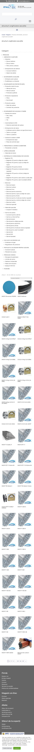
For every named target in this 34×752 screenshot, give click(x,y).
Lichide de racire (10, 259)
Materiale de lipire (10, 153)
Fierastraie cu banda (11, 148)
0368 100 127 (11, 1)
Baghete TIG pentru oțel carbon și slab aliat (19, 177)
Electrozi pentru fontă (12, 196)
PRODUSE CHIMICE (9, 255)
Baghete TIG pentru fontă (14, 167)
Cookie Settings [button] (7, 748)
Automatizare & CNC (11, 123)
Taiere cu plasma (11, 134)
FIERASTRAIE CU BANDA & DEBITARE (15, 145)
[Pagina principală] (9, 8)
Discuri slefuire (10, 61)
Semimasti (9, 100)
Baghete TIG (9, 158)
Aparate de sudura (10, 113)
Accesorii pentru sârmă (13, 215)
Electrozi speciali (11, 204)
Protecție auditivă (11, 93)
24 (20, 661)
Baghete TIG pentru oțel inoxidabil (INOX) (18, 180)
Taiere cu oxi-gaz (11, 132)
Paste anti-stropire (10, 263)
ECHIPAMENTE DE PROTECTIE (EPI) (14, 84)
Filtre (7, 98)
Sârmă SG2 (9, 232)
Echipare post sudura (11, 79)
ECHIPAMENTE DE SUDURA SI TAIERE (15, 111)
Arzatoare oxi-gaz (10, 242)
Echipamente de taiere (12, 128)
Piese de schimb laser (12, 142)
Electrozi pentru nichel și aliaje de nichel (18, 200)
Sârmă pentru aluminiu (13, 223)
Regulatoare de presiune (12, 244)
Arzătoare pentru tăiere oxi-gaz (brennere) (19, 130)
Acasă (3, 34)
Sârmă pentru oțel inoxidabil (14, 230)
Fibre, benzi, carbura (12, 65)
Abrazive (7, 59)
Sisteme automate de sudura (15, 125)
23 (18, 661)
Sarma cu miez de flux (12, 217)
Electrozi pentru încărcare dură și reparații (18, 198)
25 (23, 661)
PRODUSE (6, 55)
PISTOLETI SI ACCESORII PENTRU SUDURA (16, 247)
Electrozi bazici (10, 185)
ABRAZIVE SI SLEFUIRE (10, 57)
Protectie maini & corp (12, 86)
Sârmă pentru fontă (12, 225)
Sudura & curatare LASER (12, 137)
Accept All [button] (17, 748)
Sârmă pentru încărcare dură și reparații (18, 228)
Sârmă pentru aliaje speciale (14, 221)
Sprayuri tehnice (10, 265)
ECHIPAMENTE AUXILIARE (11, 77)
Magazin (8, 34)
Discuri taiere (10, 63)
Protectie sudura (10, 103)
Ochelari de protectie (12, 107)
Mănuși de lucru (11, 88)
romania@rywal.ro (24, 1)
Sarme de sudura (10, 212)
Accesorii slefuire (11, 71)
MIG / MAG (9, 115)
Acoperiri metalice (11, 209)
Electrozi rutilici (11, 202)
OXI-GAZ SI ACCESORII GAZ (12, 240)
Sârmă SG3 (9, 234)
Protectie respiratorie (11, 96)
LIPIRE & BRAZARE (9, 151)
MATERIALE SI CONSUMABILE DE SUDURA (16, 156)
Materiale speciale (10, 207)
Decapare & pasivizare (11, 257)
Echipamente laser (12, 139)
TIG (7, 120)
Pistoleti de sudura (10, 252)
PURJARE (7, 268)
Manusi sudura (10, 90)
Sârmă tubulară (10, 236)
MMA (7, 118)
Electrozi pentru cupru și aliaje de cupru (18, 193)
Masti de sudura (11, 105)
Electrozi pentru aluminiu (13, 191)
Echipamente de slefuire (12, 68)
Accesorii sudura (10, 250)
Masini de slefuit (11, 73)
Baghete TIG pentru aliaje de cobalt (17, 160)
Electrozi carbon (11, 187)
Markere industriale (11, 261)
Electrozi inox (10, 189)
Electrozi (7, 183)
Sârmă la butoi (10, 219)
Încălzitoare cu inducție (12, 81)
